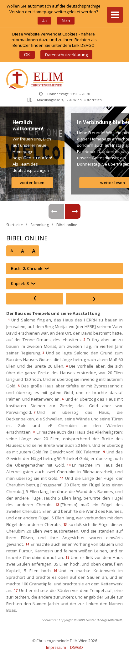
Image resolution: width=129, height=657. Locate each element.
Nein (66, 20)
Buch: (26, 268)
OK (27, 54)
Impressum (56, 647)
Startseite (14, 224)
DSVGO (76, 647)
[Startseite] (36, 79)
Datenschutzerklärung (66, 54)
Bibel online (66, 224)
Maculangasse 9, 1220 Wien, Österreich (69, 99)
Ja (44, 20)
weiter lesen (32, 182)
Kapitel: (20, 283)
